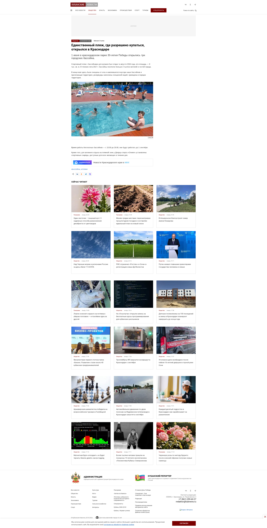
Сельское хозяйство (99, 504)
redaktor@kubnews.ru (186, 501)
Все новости (80, 10)
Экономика (112, 10)
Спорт (137, 10)
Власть (102, 10)
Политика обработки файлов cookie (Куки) (142, 511)
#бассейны (75, 169)
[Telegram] (85, 174)
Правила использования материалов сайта (143, 506)
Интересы (95, 507)
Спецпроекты (158, 10)
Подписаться (84, 162)
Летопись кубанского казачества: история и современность (121, 498)
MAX (127, 162)
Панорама (117, 490)
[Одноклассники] (81, 174)
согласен (184, 523)
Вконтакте (185, 4)
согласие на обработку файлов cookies (119, 525)
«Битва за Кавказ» (120, 493)
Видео (94, 497)
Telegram (195, 4)
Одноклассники (190, 4)
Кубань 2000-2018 (120, 507)
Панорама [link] (77, 215)
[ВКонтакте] (77, 174)
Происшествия (126, 10)
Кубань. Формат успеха (122, 510)
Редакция (138, 498)
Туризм (145, 10)
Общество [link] (162, 215)
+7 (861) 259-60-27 (187, 499)
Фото (94, 493)
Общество (92, 10)
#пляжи (84, 169)
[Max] (90, 174)
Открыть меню (72, 11)
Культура (95, 490)
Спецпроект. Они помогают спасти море (143, 494)
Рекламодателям (141, 502)
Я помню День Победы (143, 490)
